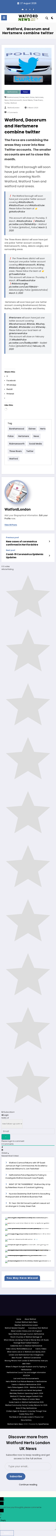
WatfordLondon (13, 108)
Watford (13, 103)
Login (6, 1115)
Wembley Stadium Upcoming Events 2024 (26, 1393)
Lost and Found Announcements (26, 1378)
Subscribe (16, 1476)
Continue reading (28, 1484)
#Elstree (31, 324)
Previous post (12, 537)
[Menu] (4, 17)
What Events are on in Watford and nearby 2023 (26, 1352)
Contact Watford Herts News (26, 1322)
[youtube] (22, 9)
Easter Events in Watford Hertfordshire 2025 (26, 1402)
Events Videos (41, 1349)
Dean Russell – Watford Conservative (26, 1358)
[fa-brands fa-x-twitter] (30, 9)
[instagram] (26, 9)
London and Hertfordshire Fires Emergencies (26, 1355)
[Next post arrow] (49, 555)
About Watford (30, 1319)
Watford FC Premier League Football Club (26, 1396)
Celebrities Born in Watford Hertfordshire (26, 1346)
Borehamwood (13, 97)
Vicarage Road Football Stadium (26, 1343)
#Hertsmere (15, 317)
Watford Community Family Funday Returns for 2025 (26, 1405)
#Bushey (40, 324)
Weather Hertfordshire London (26, 1325)
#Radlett (13, 327)
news (6, 100)
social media (28, 100)
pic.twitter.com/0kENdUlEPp (22, 224)
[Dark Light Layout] (52, 18)
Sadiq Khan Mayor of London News (26, 1399)
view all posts (10, 525)
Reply (3, 1520)
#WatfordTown (16, 205)
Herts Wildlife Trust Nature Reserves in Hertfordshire (26, 1381)
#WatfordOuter (37, 205)
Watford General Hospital (15, 1328)
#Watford (40, 221)
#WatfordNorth (26, 202)
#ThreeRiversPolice (25, 280)
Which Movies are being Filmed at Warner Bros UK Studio (26, 1340)
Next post (10, 550)
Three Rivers (38, 100)
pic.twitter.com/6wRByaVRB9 (23, 342)
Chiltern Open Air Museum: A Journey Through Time (26, 1411)
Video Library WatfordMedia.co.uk (19, 1349)
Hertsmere (39, 97)
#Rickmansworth (27, 264)
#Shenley (40, 327)
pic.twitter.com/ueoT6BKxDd (23, 286)
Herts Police (29, 97)
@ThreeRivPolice (17, 274)
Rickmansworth (16, 100)
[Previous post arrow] (49, 541)
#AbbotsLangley (17, 268)
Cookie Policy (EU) (26, 1414)
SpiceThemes (43, 1424)
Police (25, 92)
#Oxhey (41, 264)
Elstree (21, 97)
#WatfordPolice (24, 221)
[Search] (47, 18)
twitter (7, 103)
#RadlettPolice (19, 339)
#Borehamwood (17, 324)
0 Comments (12, 112)
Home (18, 1319)
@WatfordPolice (17, 211)
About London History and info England (26, 1331)
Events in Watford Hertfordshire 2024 (26, 1384)
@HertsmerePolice (18, 333)
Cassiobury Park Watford (38, 1328)
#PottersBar (25, 327)
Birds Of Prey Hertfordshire (26, 1408)
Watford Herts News (15, 1424)
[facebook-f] (33, 9)
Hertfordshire (12, 92)
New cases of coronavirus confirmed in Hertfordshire (22, 543)
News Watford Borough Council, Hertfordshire (26, 1334)
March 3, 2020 (16, 293)
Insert (7, 1533)
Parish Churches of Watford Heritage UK (26, 1337)
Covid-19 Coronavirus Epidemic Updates (24, 556)
